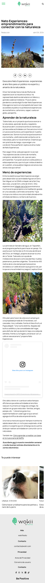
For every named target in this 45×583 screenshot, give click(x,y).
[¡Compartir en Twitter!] (20, 75)
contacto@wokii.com (22, 546)
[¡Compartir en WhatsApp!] (30, 75)
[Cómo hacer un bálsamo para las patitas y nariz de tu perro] (20, 482)
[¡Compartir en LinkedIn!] (25, 75)
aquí (14, 442)
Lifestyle (5, 501)
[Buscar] (43, 4)
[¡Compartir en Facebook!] (15, 75)
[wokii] (24, 4)
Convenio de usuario (22, 562)
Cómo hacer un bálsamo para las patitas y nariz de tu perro (20, 505)
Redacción (5, 32)
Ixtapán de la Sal (21, 186)
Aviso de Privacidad (22, 558)
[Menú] (3, 3)
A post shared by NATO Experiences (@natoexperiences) (24, 394)
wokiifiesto (22, 535)
